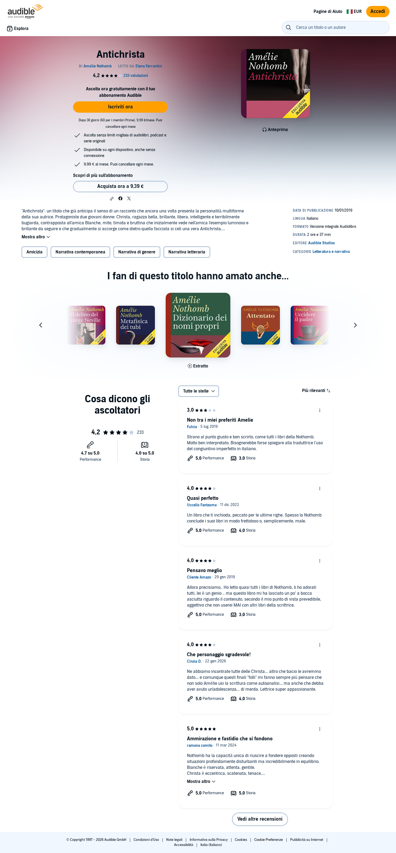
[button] (112, 199)
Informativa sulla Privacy (209, 840)
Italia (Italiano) (211, 845)
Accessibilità (184, 845)
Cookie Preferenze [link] (268, 840)
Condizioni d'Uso (147, 840)
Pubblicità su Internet (307, 840)
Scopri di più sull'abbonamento (103, 175)
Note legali (174, 840)
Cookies (241, 840)
